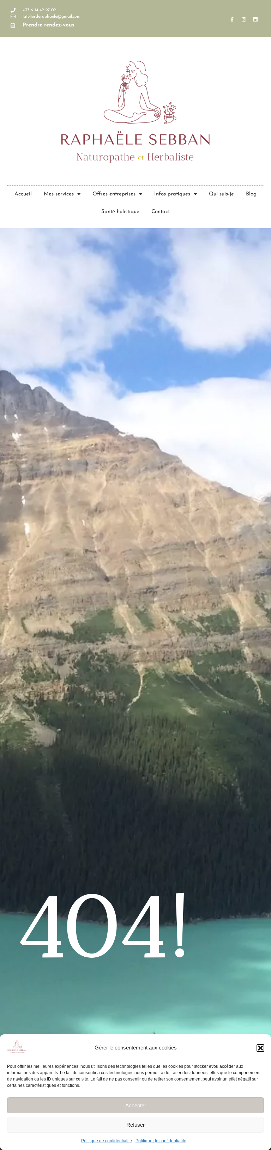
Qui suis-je (221, 194)
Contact (160, 211)
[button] (260, 1048)
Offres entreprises (114, 194)
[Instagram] (244, 19)
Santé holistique (120, 211)
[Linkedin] (255, 19)
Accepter (135, 1105)
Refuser (135, 1125)
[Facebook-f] (232, 19)
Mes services (59, 194)
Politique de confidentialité (106, 1140)
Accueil (23, 194)
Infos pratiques (172, 194)
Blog (251, 194)
